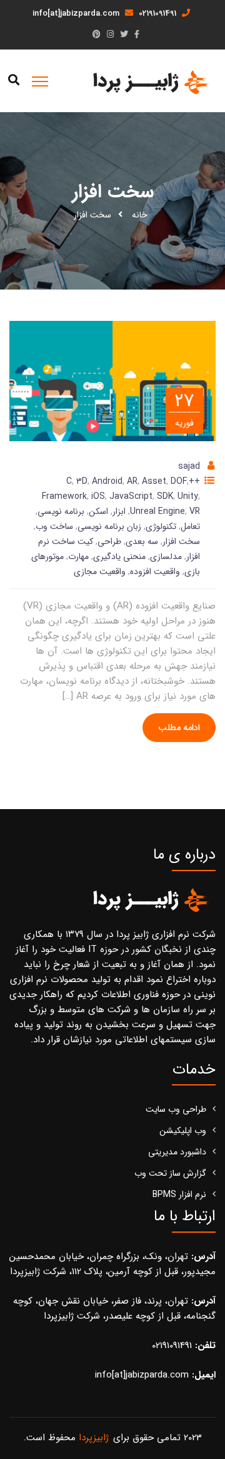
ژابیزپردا (94, 1437)
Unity (188, 496)
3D (82, 481)
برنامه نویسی (61, 511)
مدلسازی (166, 556)
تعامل (190, 526)
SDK (165, 496)
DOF (179, 481)
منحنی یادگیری (119, 556)
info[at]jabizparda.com (77, 13)
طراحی (109, 541)
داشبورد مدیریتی (177, 1152)
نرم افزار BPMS (179, 1194)
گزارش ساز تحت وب (170, 1173)
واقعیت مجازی (100, 571)
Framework (64, 496)
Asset (154, 481)
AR (132, 481)
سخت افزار (181, 541)
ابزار (119, 511)
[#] (136, 34)
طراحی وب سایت (176, 1109)
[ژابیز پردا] (149, 81)
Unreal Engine (157, 511)
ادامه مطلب (179, 728)
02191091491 (159, 13)
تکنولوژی (161, 526)
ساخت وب (54, 526)
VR (194, 511)
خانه (140, 215)
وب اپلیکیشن (182, 1130)
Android (107, 481)
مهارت (78, 556)
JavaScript (130, 496)
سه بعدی (142, 541)
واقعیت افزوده (155, 571)
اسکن (98, 511)
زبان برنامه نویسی (109, 526)
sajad (189, 466)
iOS (98, 496)
